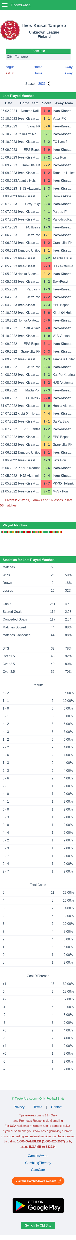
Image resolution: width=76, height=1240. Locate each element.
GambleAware (38, 1155)
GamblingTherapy (38, 1163)
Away (68, 67)
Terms (37, 1107)
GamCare (38, 1170)
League (9, 67)
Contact (56, 1107)
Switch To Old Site (38, 1225)
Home (38, 67)
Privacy (19, 1107)
